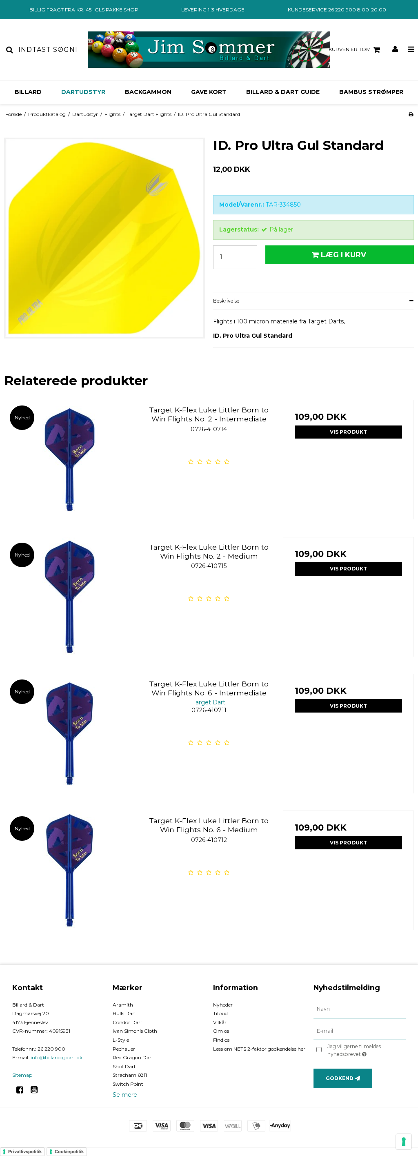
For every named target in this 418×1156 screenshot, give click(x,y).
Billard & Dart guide (283, 92)
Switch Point (128, 1084)
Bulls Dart (124, 1013)
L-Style (121, 1040)
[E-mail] (360, 1030)
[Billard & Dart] (209, 49)
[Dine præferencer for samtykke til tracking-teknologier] (403, 1141)
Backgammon (148, 92)
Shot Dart (124, 1066)
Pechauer (124, 1049)
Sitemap (22, 1075)
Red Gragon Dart (133, 1057)
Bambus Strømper (371, 92)
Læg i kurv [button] (343, 254)
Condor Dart (127, 1022)
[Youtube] (37, 1090)
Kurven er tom (350, 49)
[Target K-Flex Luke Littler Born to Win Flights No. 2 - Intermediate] (69, 465)
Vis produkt (348, 432)
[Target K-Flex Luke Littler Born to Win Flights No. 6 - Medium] (69, 876)
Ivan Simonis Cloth (135, 1031)
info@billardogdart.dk (56, 1057)
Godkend (340, 1078)
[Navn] (360, 1008)
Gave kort (209, 92)
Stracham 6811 (130, 1075)
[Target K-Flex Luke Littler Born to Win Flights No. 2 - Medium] (69, 602)
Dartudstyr (83, 92)
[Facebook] (22, 1090)
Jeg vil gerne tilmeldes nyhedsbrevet (366, 1050)
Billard (28, 92)
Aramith (123, 1005)
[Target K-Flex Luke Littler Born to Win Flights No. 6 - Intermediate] (69, 739)
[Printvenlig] (411, 114)
